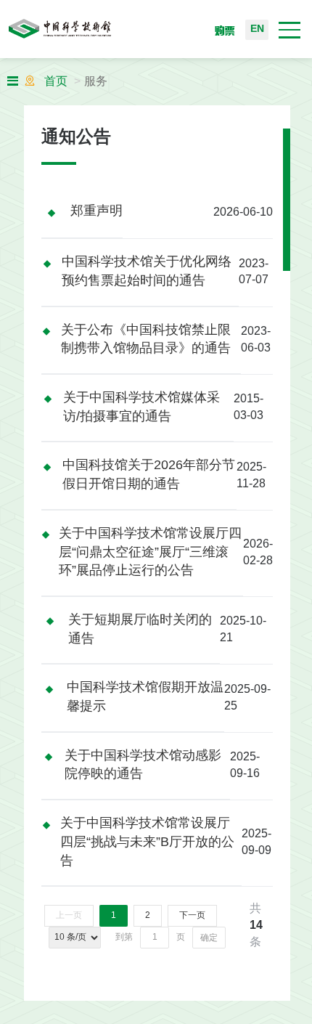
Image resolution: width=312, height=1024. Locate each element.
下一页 (192, 915)
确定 (209, 938)
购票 (225, 30)
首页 (55, 82)
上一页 (69, 915)
